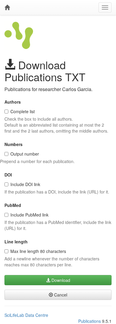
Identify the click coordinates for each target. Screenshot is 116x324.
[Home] (7, 7)
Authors (12, 102)
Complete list (22, 111)
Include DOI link (25, 184)
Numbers (13, 144)
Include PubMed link (29, 215)
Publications (89, 321)
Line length (16, 242)
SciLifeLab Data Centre (26, 315)
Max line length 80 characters (38, 251)
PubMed (12, 205)
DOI (8, 175)
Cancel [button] (60, 295)
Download (60, 280)
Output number (24, 154)
